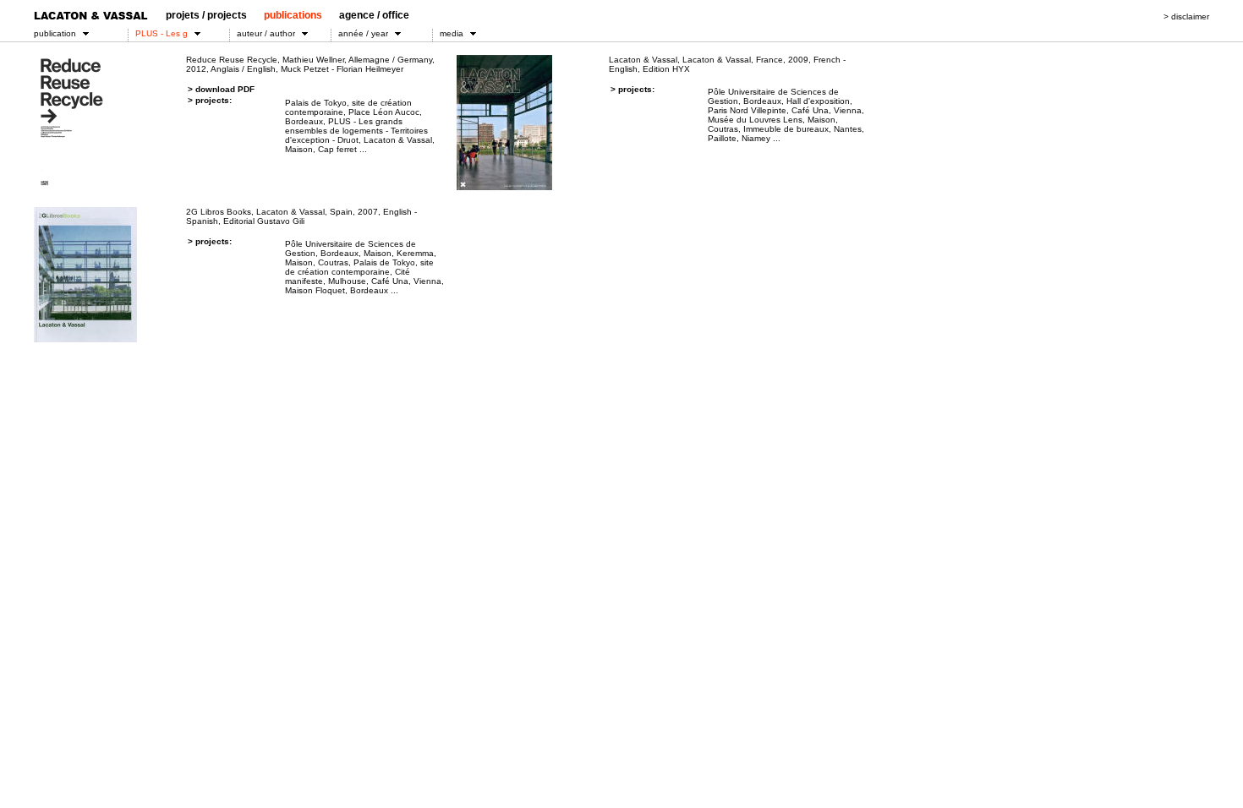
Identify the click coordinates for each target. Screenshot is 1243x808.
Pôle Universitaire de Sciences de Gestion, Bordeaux (773, 96)
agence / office (374, 15)
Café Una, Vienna (826, 110)
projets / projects (206, 15)
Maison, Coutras (316, 262)
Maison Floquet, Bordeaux (336, 290)
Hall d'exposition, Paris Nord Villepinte (780, 105)
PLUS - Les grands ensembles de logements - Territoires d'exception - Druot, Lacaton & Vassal (358, 131)
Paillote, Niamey (739, 138)
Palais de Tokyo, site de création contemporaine (359, 267)
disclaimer (1190, 16)
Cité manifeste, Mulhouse (347, 276)
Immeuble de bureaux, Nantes (802, 129)
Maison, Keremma (399, 253)
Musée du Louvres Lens (755, 119)
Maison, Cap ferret (321, 149)
